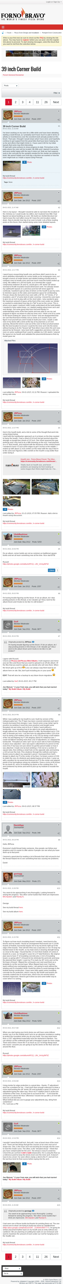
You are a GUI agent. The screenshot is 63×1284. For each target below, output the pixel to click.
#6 (59, 593)
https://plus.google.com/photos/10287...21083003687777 (26, 1228)
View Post (33, 642)
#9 (59, 840)
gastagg (18, 873)
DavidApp (19, 825)
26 (46, 102)
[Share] (58, 120)
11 (37, 102)
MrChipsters (7, 897)
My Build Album (15, 689)
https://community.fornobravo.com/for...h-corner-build (23, 178)
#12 (58, 1028)
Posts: (34, 119)
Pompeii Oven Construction (52, 33)
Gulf (16, 621)
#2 (59, 208)
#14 (58, 1138)
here (21, 907)
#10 (58, 888)
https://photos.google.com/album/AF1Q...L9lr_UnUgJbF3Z (26, 564)
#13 (58, 1081)
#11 (58, 937)
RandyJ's (20, 897)
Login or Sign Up (53, 2)
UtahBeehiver (20, 534)
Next (56, 102)
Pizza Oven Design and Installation (26, 33)
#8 (59, 715)
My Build (26, 689)
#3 (59, 270)
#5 (59, 549)
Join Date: (18, 119)
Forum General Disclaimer (13, 75)
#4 (59, 428)
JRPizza (18, 111)
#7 (59, 636)
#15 (58, 1205)
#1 (59, 126)
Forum (9, 33)
